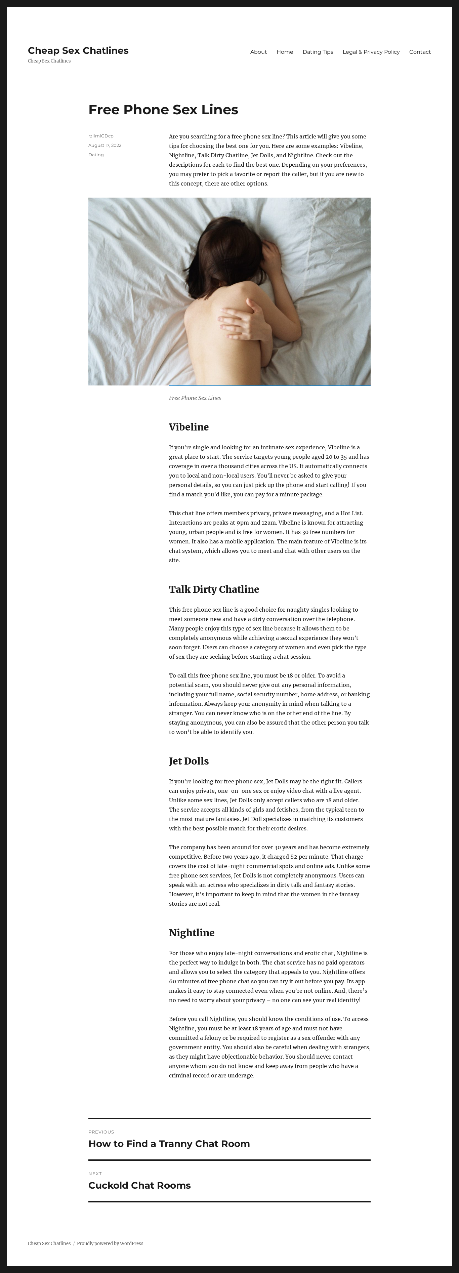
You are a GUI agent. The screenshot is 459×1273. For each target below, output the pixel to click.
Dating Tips (318, 52)
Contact (420, 52)
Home (285, 52)
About (258, 52)
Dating (96, 154)
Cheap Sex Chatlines (78, 50)
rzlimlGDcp (101, 135)
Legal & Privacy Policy (371, 52)
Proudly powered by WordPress (110, 1243)
